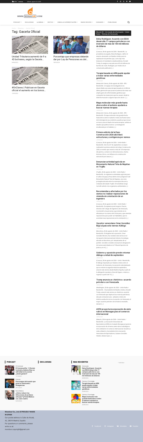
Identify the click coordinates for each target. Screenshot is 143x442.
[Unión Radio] (30, 12)
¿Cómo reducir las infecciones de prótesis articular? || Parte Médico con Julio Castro (25, 396)
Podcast (18, 379)
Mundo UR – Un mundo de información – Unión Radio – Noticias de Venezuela (112, 33)
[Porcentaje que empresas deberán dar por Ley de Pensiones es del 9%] (71, 45)
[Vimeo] (126, 1)
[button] (128, 22)
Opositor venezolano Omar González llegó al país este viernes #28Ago (113, 224)
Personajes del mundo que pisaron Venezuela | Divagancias (26, 383)
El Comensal (19, 366)
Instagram (110, 426)
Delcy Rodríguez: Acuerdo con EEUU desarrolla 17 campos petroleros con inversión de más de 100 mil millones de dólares (113, 42)
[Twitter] (123, 1)
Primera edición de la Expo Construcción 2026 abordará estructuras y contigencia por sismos (113, 134)
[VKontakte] (118, 426)
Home (14, 28)
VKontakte (123, 426)
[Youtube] (130, 1)
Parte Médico (20, 390)
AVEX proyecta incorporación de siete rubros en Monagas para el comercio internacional (113, 311)
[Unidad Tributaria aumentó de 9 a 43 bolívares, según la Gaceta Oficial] (30, 45)
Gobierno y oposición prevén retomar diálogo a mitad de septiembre (113, 253)
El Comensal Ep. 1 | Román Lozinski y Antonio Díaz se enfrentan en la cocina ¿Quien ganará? (25, 371)
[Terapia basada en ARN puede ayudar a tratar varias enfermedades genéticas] (76, 385)
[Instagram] (120, 1)
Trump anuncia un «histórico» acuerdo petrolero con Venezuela (113, 281)
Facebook (98, 426)
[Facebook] (117, 1)
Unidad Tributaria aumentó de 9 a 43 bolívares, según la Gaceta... (29, 58)
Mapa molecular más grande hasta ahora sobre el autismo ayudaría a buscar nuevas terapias (111, 105)
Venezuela (85, 366)
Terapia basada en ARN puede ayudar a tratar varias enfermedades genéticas (113, 75)
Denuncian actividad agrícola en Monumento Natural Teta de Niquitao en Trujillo (113, 164)
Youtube (135, 426)
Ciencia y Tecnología (88, 381)
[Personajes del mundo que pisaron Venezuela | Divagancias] (9, 383)
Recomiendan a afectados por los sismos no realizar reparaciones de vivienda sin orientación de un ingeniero (112, 195)
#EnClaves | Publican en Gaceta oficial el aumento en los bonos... (29, 89)
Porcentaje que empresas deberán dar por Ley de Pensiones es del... (70, 58)
